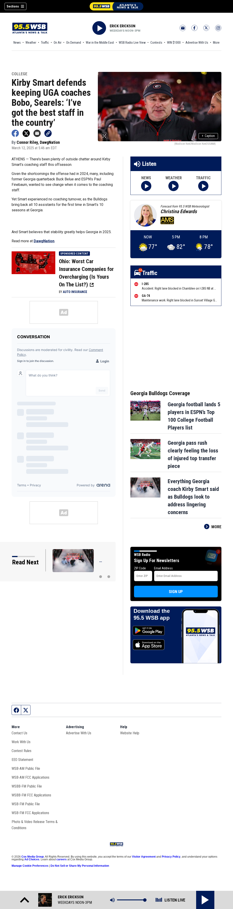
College (19, 74)
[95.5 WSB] (116, 6)
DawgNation (44, 241)
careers (61, 859)
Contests (156, 42)
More (216, 42)
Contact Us (19, 733)
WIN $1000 (174, 42)
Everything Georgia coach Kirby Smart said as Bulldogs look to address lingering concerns (193, 496)
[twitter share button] (26, 133)
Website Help (129, 733)
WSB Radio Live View (132, 42)
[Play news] (146, 186)
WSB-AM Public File (26, 768)
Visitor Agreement (144, 856)
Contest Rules (21, 751)
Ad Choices (31, 859)
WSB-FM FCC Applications (30, 813)
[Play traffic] (203, 186)
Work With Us (21, 742)
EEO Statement (22, 760)
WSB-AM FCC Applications (30, 777)
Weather (30, 42)
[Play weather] (173, 186)
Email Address (163, 568)
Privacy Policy (171, 856)
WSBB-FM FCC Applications (31, 795)
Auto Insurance (75, 292)
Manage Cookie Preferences (30, 865)
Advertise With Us (196, 42)
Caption (208, 136)
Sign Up (176, 591)
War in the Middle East (100, 42)
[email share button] (37, 133)
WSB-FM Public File (26, 804)
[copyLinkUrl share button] (48, 133)
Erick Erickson (122, 26)
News (17, 42)
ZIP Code (140, 568)
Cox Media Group (32, 856)
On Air (57, 42)
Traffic (45, 42)
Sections (13, 6)
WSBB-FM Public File (27, 786)
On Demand (73, 42)
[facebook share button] (15, 133)
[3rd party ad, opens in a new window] (33, 262)
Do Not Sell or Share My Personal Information (80, 865)
